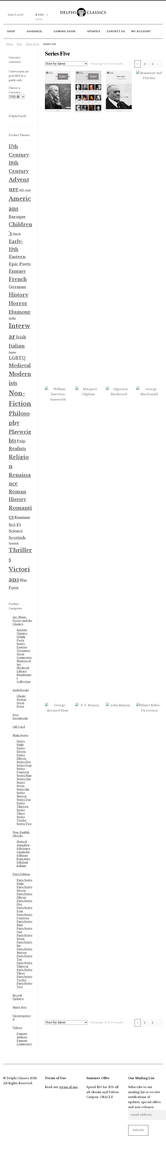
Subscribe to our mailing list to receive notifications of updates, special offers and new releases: (144, 1097)
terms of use (68, 1087)
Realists (17, 448)
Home (9, 44)
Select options (88, 91)
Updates (93, 31)
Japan (12, 352)
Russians (22, 517)
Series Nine (24, 775)
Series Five (24, 761)
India (12, 318)
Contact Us (116, 31)
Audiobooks (21, 690)
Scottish (17, 537)
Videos (17, 1027)
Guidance (34, 31)
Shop (11, 31)
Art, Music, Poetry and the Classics (22, 621)
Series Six (23, 789)
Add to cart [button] (58, 91)
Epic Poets (20, 264)
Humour (20, 312)
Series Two (24, 823)
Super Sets (19, 1007)
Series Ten (24, 799)
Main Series (32, 44)
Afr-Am (25, 190)
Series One (24, 778)
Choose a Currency (15, 90)
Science (16, 531)
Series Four (24, 765)
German (17, 286)
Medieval (20, 365)
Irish (21, 337)
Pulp (21, 441)
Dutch (17, 233)
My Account (141, 31)
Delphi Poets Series (21, 640)
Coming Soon (65, 31)
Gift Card (19, 726)
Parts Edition (21, 874)
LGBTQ (17, 357)
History (18, 295)
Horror (18, 303)
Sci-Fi (15, 524)
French (18, 279)
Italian (17, 346)
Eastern (17, 256)
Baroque (17, 217)
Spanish (14, 543)
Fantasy (17, 271)
